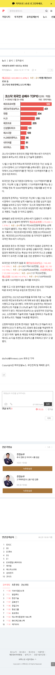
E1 (7, 559)
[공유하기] (4, 375)
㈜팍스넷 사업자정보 (26, 659)
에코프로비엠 (36, 222)
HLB (42, 266)
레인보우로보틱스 (34, 263)
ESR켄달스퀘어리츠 (14, 562)
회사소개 (13, 652)
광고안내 (32, 652)
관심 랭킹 (24, 585)
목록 (49, 418)
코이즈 (8, 576)
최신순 (41, 409)
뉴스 (45, 17)
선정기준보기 (16, 537)
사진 (6, 404)
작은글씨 (49, 70)
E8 (7, 548)
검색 (46, 11)
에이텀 (8, 566)
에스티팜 (6, 276)
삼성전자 (9, 573)
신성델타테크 (46, 270)
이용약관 (41, 652)
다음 (51, 447)
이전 (45, 447)
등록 (48, 404)
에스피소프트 (11, 569)
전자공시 (20, 61)
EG (7, 555)
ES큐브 (9, 552)
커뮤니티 (6, 17)
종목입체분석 (33, 17)
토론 (32, 78)
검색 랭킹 (6, 585)
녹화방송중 (27, 469)
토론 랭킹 (15, 585)
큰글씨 (51, 70)
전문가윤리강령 (39, 655)
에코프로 (6, 78)
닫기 (51, 4)
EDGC (8, 545)
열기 (53, 664)
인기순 (50, 409)
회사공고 (22, 652)
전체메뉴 (52, 11)
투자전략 (18, 17)
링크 (11, 404)
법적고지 (28, 655)
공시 (11, 61)
